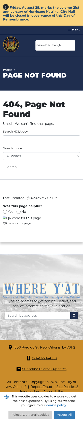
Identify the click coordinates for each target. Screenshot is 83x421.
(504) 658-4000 (44, 358)
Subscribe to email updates (44, 369)
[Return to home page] (11, 44)
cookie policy (56, 405)
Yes (10, 212)
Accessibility (53, 392)
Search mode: (12, 148)
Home (7, 69)
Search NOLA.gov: (15, 131)
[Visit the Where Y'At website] (41, 290)
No (23, 212)
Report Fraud (41, 387)
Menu (76, 29)
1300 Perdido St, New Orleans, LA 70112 (44, 347)
